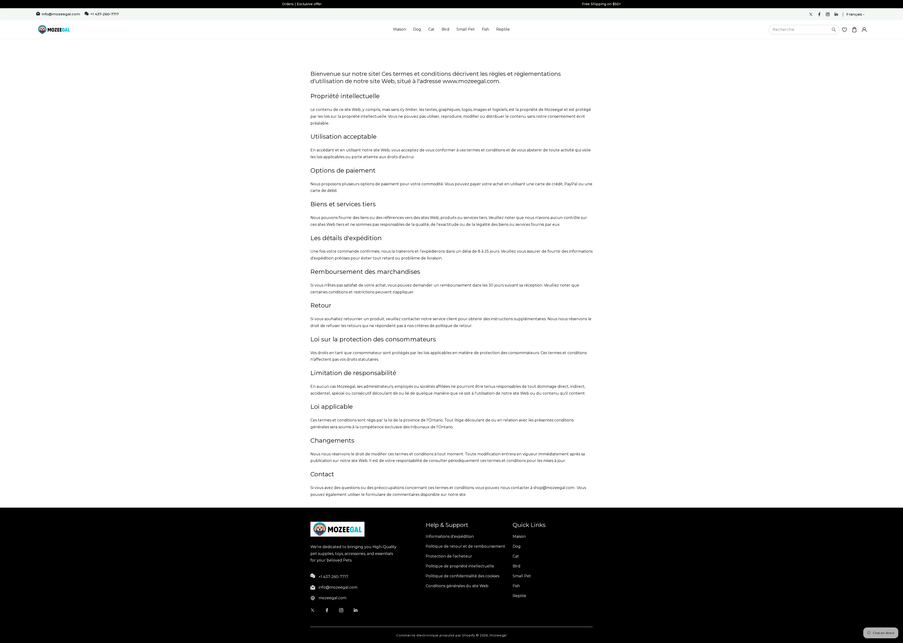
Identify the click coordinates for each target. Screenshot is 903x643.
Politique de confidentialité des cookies (462, 576)
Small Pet (465, 29)
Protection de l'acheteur (449, 556)
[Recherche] (834, 30)
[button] (854, 29)
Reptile (503, 29)
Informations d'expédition (450, 536)
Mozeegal (498, 635)
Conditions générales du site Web (457, 586)
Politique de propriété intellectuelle (460, 566)
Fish (485, 29)
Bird (445, 29)
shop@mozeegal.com (553, 487)
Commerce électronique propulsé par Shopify (435, 635)
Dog (417, 29)
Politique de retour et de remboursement (465, 546)
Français (854, 14)
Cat (431, 29)
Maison (399, 29)
